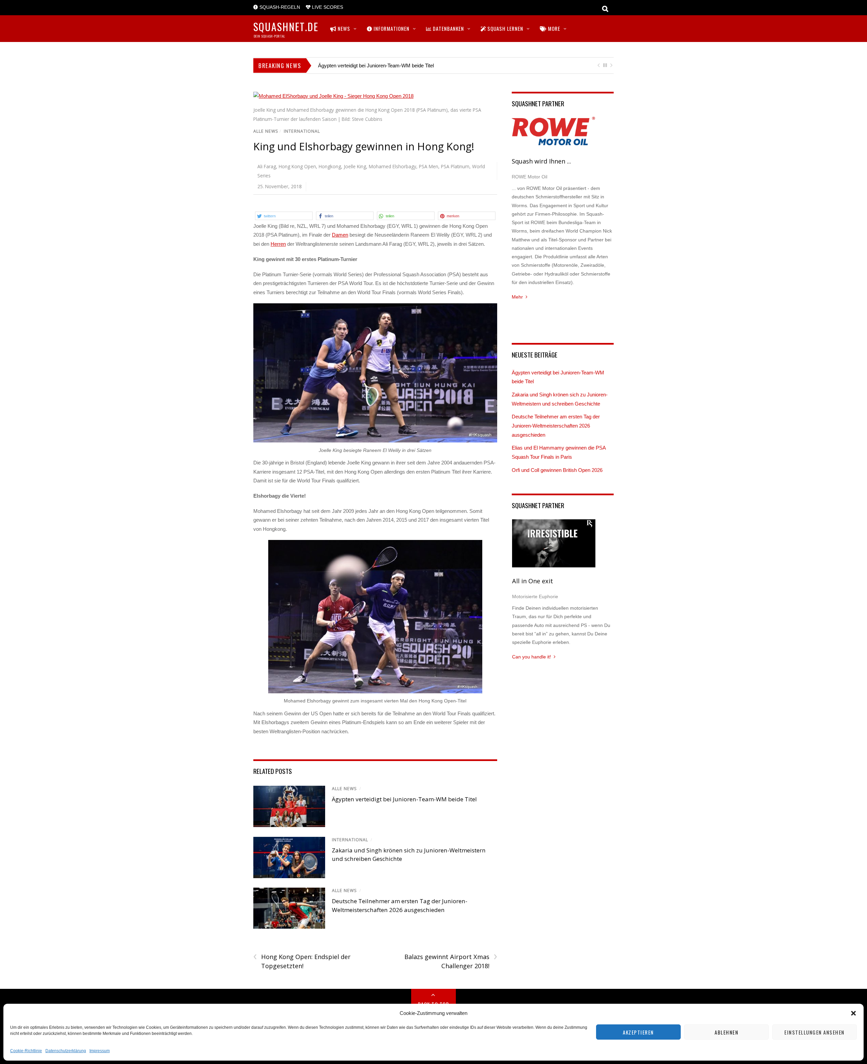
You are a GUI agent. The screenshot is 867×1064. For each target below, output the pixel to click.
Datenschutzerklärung (65, 1050)
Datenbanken (447, 28)
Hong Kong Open (297, 166)
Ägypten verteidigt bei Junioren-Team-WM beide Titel (376, 65)
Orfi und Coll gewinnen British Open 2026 (557, 470)
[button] (853, 1013)
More (553, 28)
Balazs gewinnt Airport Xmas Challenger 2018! (450, 961)
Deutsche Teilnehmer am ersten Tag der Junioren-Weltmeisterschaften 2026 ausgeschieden (556, 425)
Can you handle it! (531, 656)
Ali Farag (266, 166)
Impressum (99, 1050)
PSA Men (428, 166)
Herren (278, 244)
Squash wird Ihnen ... (541, 161)
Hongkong (330, 166)
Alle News (265, 131)
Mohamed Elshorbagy (392, 166)
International (302, 131)
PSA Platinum (455, 166)
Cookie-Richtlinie (26, 1050)
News (343, 28)
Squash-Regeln (279, 7)
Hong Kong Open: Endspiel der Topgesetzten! (302, 961)
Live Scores (327, 7)
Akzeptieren (638, 1032)
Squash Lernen (504, 28)
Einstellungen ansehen (814, 1032)
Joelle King (355, 166)
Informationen (390, 28)
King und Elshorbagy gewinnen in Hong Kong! (363, 146)
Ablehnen (726, 1032)
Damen (340, 235)
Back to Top (433, 1004)
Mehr (517, 297)
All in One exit (532, 581)
